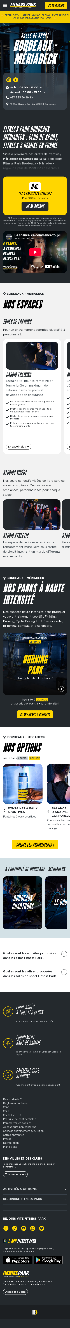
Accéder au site (15, 1291)
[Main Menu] (5, 5)
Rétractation (11, 1143)
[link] (9, 80)
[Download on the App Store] (17, 1260)
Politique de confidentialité (19, 1119)
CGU (6, 1111)
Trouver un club (15, 1174)
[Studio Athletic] (31, 529)
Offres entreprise (13, 1135)
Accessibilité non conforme (19, 1127)
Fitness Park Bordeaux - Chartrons (22, 902)
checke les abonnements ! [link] (35, 845)
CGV (6, 1107)
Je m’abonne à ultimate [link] (35, 715)
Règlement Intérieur (15, 1103)
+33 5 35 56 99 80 (21, 97)
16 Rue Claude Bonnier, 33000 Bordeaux (33, 104)
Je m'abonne (35, 206)
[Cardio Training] (32, 396)
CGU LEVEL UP (12, 1115)
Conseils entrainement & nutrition (23, 1131)
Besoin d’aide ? (12, 1099)
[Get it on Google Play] (48, 1260)
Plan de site (10, 1147)
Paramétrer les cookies (17, 1123)
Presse (7, 1139)
